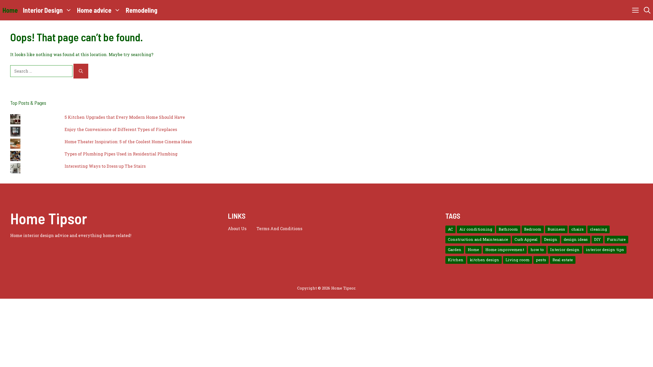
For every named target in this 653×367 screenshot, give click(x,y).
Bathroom (508, 229)
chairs (577, 229)
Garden (454, 249)
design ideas (576, 239)
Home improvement (504, 249)
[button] (647, 10)
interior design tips (605, 249)
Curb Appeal (526, 239)
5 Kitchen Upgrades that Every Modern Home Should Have (125, 117)
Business (556, 229)
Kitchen (455, 259)
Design (550, 239)
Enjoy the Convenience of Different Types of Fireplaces (121, 129)
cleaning (598, 229)
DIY (597, 239)
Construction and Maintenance (478, 239)
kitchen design (484, 259)
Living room (518, 259)
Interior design (565, 249)
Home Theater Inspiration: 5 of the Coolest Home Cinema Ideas (128, 141)
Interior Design (43, 10)
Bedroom (532, 229)
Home (10, 10)
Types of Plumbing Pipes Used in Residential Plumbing (121, 153)
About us (237, 228)
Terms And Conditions (279, 228)
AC (450, 229)
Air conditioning (475, 229)
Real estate (562, 259)
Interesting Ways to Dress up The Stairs (105, 166)
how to (537, 249)
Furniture (616, 239)
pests (541, 259)
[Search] (80, 71)
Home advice (94, 10)
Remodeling (141, 10)
